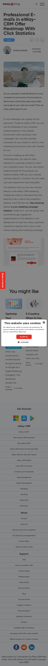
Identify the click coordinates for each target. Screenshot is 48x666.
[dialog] (24, 333)
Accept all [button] (24, 337)
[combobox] (44, 322)
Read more (22, 332)
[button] (23, 342)
